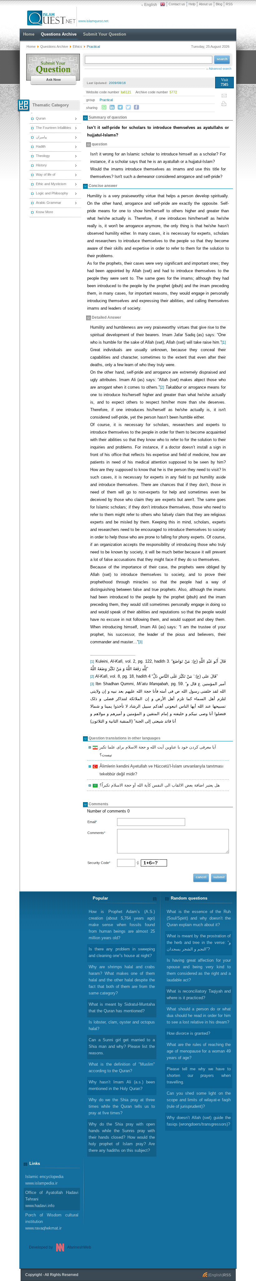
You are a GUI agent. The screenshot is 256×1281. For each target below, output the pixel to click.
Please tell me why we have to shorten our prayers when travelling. (199, 1075)
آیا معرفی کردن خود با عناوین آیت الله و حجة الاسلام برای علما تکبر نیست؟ (157, 751)
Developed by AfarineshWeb (60, 1247)
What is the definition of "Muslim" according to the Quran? (122, 1067)
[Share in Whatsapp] (103, 107)
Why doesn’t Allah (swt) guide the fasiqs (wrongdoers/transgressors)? (199, 1120)
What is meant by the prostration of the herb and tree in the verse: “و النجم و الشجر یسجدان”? (199, 942)
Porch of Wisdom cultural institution (51, 1221)
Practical (106, 100)
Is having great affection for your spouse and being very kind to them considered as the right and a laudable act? (199, 970)
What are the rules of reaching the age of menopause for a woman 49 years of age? (199, 1051)
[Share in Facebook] (136, 107)
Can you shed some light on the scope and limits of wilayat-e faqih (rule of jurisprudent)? (199, 1100)
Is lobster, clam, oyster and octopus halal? (122, 1025)
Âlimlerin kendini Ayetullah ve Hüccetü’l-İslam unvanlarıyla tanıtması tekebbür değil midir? (161, 770)
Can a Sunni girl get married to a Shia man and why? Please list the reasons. (122, 1046)
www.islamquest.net (93, 21)
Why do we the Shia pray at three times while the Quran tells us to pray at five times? (122, 1106)
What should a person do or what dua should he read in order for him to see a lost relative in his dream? (199, 1015)
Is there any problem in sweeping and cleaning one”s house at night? (122, 952)
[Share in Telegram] (120, 107)
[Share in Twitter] (128, 107)
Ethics (77, 46)
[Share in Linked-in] (112, 107)
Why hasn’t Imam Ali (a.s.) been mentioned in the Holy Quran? (122, 1085)
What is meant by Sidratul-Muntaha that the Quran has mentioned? (122, 1007)
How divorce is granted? (188, 1033)
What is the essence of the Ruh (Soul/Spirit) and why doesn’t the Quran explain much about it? (199, 918)
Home (31, 46)
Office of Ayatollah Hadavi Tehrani (51, 1199)
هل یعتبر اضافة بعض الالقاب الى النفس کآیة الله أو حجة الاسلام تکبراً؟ (159, 786)
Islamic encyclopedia (44, 1179)
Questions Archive (54, 46)
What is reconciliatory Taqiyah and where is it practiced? (199, 994)
